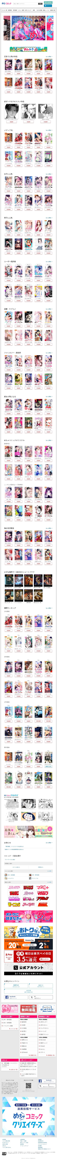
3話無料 (8, 91)
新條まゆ (24, 1046)
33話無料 (38, 344)
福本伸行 (24, 1022)
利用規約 (40, 1139)
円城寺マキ (25, 1043)
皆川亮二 (24, 1031)
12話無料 (9, 73)
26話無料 (9, 209)
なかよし (42, 1049)
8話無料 (8, 191)
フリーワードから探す (10, 859)
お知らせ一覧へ (14, 1069)
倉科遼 (23, 1034)
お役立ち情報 (5, 1144)
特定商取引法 (40, 1141)
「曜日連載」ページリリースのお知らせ (14, 846)
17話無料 (38, 165)
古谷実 (23, 1025)
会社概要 (40, 1145)
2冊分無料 (38, 721)
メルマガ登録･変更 (6, 1141)
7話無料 (48, 91)
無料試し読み (48, 766)
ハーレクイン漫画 (8, 1025)
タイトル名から (16, 867)
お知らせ (4, 1145)
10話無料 (18, 253)
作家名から (40, 867)
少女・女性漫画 (7, 1022)
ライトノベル (35, 878)
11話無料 (28, 91)
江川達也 (24, 1028)
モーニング (43, 1031)
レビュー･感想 (21, 10)
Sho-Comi (43, 1040)
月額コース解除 (23, 1141)
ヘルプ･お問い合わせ (6, 1147)
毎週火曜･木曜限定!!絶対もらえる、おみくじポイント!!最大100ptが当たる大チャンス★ (28, 1064)
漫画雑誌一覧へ (51, 1055)
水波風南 (24, 1049)
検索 (40, 3)
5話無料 (38, 73)
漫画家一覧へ (33, 1055)
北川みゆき (25, 1052)
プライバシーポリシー (42, 1144)
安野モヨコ (25, 1040)
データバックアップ (24, 1145)
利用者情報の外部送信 (42, 1142)
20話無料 (28, 209)
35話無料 (48, 253)
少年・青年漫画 (7, 1019)
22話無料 (38, 253)
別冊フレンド (43, 1043)
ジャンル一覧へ (14, 1028)
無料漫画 (10, 10)
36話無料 (9, 165)
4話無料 (18, 73)
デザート (42, 1052)
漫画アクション (44, 1034)
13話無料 (9, 300)
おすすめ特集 (39, 10)
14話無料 (46, 121)
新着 (34, 10)
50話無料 (18, 165)
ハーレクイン (11, 878)
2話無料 (28, 191)
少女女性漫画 (11, 875)
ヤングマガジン (44, 1028)
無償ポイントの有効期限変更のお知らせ (14, 849)
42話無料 (28, 280)
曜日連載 (15, 10)
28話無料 (48, 147)
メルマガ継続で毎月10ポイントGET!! (28, 1074)
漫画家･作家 (52, 10)
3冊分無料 (48, 721)
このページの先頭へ (51, 1136)
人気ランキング (28, 10)
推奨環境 (22, 1144)
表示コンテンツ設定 (24, 1142)
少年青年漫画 (35, 875)
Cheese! (42, 1046)
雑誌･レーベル (46, 10)
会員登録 (4, 1139)
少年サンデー (43, 1022)
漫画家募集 (40, 1147)
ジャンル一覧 (4, 10)
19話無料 (28, 73)
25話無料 (18, 300)
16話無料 (18, 326)
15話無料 (28, 165)
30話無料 (9, 280)
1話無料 (18, 234)
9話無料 (38, 280)
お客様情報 (22, 1139)
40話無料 (28, 300)
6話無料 (48, 73)
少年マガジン (43, 1025)
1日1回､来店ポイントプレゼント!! (28, 1070)
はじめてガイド (5, 1142)
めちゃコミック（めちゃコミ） (26, 1158)
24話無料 (38, 300)
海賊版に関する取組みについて (44, 1148)
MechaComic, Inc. (33, 1158)
